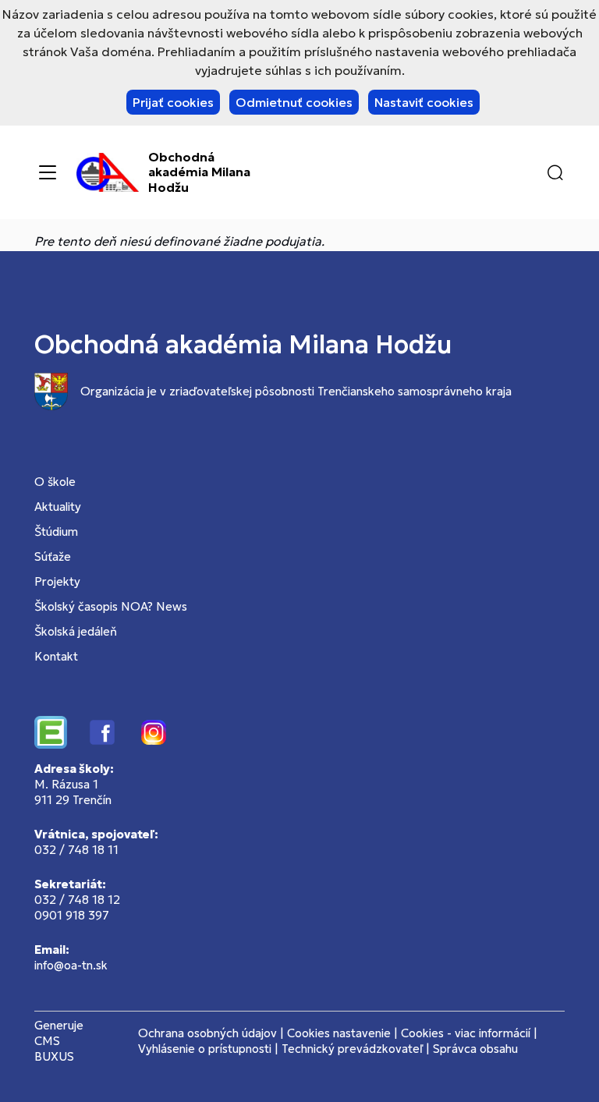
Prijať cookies (173, 102)
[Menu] (47, 172)
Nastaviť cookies (423, 102)
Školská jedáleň (75, 631)
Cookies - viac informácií (465, 1033)
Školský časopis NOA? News (110, 606)
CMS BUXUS (54, 1048)
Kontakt (56, 656)
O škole (55, 481)
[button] (555, 172)
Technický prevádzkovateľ (352, 1048)
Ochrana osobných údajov (207, 1033)
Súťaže (52, 556)
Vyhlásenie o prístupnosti (204, 1048)
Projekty (57, 581)
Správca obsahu (475, 1048)
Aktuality (57, 506)
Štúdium (56, 531)
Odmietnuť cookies (294, 102)
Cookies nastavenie (339, 1033)
